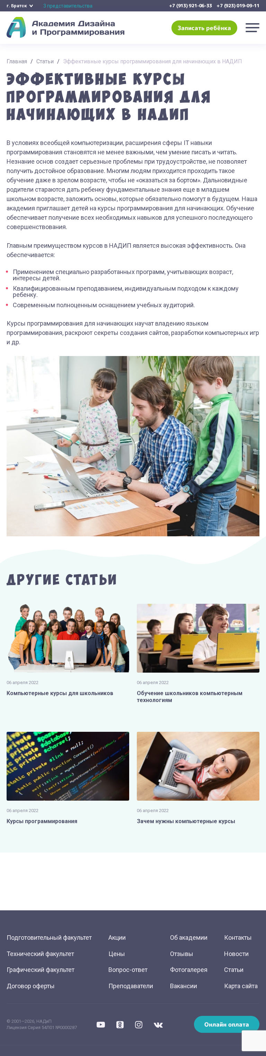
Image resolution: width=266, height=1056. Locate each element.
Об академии (188, 937)
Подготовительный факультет (49, 937)
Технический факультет (40, 953)
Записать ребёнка (204, 28)
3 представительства (67, 5)
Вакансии (183, 986)
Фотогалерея (188, 969)
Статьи (45, 61)
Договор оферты (31, 986)
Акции (117, 937)
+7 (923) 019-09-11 (237, 5)
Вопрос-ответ (128, 969)
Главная (17, 61)
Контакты (238, 937)
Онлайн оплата (226, 1024)
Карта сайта (241, 986)
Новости (236, 953)
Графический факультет (40, 969)
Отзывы (181, 953)
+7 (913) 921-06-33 (190, 5)
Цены (116, 953)
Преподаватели (130, 986)
